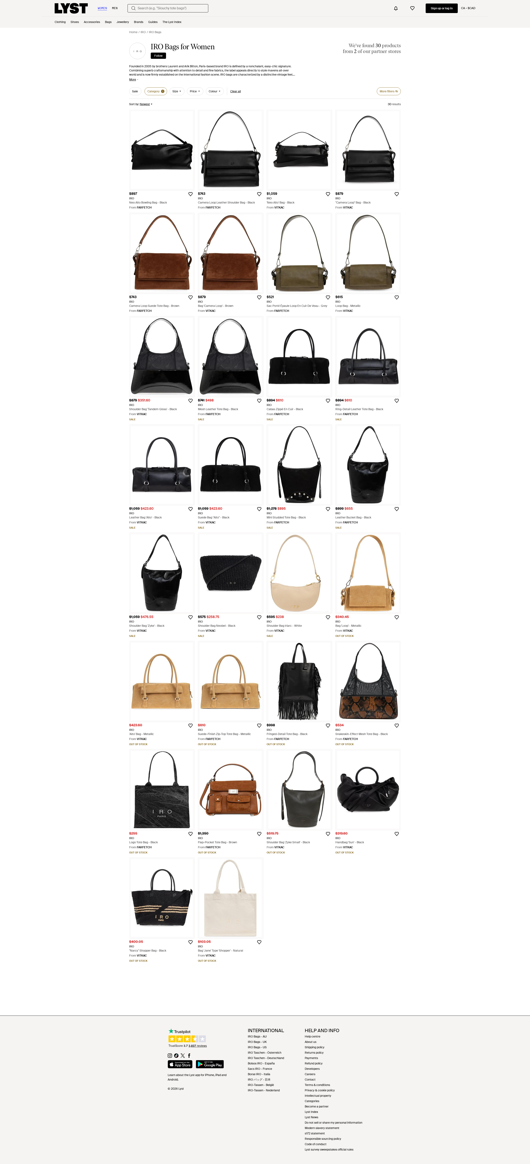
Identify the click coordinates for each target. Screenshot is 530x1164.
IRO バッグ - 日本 (259, 1079)
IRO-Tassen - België (261, 1085)
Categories (312, 1101)
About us (310, 1042)
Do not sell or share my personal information (333, 1122)
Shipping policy (314, 1047)
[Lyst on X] (183, 1057)
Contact (310, 1079)
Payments (311, 1058)
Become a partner (317, 1106)
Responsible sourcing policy (323, 1139)
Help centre (312, 1036)
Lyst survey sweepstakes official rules (329, 1149)
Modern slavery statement (322, 1128)
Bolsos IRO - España (261, 1063)
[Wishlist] (412, 8)
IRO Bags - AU (257, 1036)
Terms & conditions (317, 1085)
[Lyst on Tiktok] (176, 1057)
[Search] (133, 8)
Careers (310, 1074)
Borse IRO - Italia (259, 1074)
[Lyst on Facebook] (189, 1057)
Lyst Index (311, 1112)
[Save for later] (190, 194)
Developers (312, 1069)
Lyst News (311, 1117)
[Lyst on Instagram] (170, 1057)
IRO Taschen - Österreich (264, 1052)
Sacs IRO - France (260, 1069)
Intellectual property (318, 1096)
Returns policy (314, 1052)
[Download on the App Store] (180, 1065)
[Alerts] (396, 8)
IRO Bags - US (257, 1047)
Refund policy (314, 1063)
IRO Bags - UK (257, 1042)
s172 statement (315, 1133)
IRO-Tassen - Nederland (264, 1090)
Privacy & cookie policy (320, 1090)
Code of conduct (315, 1144)
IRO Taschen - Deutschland (266, 1058)
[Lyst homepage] (71, 8)
